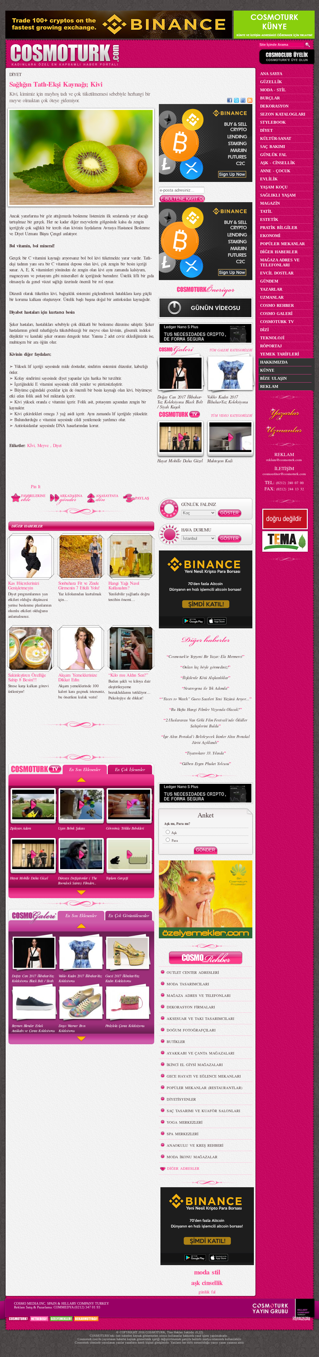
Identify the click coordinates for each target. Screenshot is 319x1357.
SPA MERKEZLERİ (182, 1133)
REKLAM (269, 386)
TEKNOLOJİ (272, 338)
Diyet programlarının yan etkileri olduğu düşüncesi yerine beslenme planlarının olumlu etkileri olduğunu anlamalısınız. (30, 605)
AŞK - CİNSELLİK (277, 162)
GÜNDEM (269, 281)
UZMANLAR (271, 297)
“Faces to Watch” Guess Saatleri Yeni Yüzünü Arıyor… (205, 699)
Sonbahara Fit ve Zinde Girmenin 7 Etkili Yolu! (79, 585)
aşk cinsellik (207, 1282)
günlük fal (206, 1292)
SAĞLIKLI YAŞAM (278, 195)
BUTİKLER (176, 1041)
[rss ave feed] (249, 101)
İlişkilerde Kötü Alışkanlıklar (205, 677)
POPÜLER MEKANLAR (282, 243)
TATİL (266, 211)
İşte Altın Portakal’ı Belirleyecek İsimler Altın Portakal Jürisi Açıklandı (206, 739)
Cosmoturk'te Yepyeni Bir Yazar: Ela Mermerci (205, 656)
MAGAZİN (270, 203)
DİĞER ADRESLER (183, 1168)
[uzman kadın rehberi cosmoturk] (205, 959)
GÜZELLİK (271, 81)
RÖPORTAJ (271, 346)
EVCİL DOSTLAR (276, 273)
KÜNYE (267, 370)
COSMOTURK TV (277, 321)
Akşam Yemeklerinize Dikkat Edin (77, 677)
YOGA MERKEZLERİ (184, 1122)
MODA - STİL (273, 90)
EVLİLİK (269, 179)
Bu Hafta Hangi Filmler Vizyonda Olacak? (205, 709)
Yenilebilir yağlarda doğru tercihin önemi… (129, 596)
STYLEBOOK (273, 122)
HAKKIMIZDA (274, 362)
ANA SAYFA (271, 73)
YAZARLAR (271, 289)
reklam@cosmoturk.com (284, 459)
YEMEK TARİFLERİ (279, 354)
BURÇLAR (270, 98)
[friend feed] (242, 101)
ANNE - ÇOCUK (275, 171)
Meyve (43, 445)
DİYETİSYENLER (181, 1099)
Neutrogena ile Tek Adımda (205, 688)
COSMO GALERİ (276, 313)
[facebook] (229, 101)
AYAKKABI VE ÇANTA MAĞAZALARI (200, 1052)
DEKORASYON (274, 106)
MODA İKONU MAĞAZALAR (192, 1156)
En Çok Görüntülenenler (128, 915)
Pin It (35, 486)
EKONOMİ (270, 235)
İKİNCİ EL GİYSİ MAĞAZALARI (195, 1064)
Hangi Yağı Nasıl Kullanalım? (123, 585)
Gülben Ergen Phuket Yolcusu (205, 763)
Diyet (57, 445)
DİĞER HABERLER (27, 526)
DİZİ (264, 329)
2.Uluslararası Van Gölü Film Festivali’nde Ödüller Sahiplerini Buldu (206, 723)
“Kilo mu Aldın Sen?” (128, 675)
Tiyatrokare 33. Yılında (205, 753)
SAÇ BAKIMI (272, 146)
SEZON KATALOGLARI (282, 114)
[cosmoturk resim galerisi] (181, 348)
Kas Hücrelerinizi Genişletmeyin (23, 585)
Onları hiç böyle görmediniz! (205, 667)
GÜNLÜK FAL (273, 154)
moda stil (207, 1272)
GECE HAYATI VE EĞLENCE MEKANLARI (204, 1076)
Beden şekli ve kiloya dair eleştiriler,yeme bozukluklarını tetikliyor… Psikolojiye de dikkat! (129, 689)
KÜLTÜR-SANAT (275, 138)
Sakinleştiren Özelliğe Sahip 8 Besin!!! (27, 677)
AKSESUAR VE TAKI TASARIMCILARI (200, 1018)
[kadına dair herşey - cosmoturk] (64, 65)
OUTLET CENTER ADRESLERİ (193, 972)
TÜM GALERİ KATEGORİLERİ (230, 350)
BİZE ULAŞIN (273, 378)
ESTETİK (269, 219)
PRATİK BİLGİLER (278, 227)
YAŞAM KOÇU (274, 187)
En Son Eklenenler (84, 769)
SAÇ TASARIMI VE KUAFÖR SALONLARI (203, 1110)
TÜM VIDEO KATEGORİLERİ (231, 415)
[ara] (307, 44)
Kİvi (31, 445)
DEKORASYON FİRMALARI (191, 1006)
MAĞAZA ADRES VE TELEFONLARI (199, 995)
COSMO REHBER (277, 305)
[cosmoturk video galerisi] (181, 415)
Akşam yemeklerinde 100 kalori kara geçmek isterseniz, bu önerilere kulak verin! (81, 691)
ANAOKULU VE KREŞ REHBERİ (195, 1145)
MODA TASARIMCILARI (188, 983)
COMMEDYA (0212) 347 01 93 (77, 1307)
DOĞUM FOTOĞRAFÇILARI (191, 1029)
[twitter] (236, 101)
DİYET (15, 74)
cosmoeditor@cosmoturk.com (284, 473)
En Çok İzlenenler (130, 769)
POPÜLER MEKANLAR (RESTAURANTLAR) (204, 1087)
